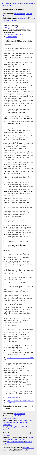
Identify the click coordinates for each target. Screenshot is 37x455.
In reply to (14, 20)
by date (30, 437)
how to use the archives (15, 442)
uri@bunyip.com (11, 37)
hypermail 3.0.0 (28, 448)
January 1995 (7, 5)
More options (7, 16)
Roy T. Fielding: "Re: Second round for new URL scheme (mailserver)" (17, 422)
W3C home (5, 3)
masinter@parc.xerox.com (13, 34)
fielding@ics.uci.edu (11, 397)
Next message (23, 18)
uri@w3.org (31, 3)
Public (23, 3)
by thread (6, 439)
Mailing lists (15, 3)
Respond (29, 14)
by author (22, 439)
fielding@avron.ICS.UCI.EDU (14, 28)
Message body (19, 14)
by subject (14, 439)
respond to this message (21, 433)
